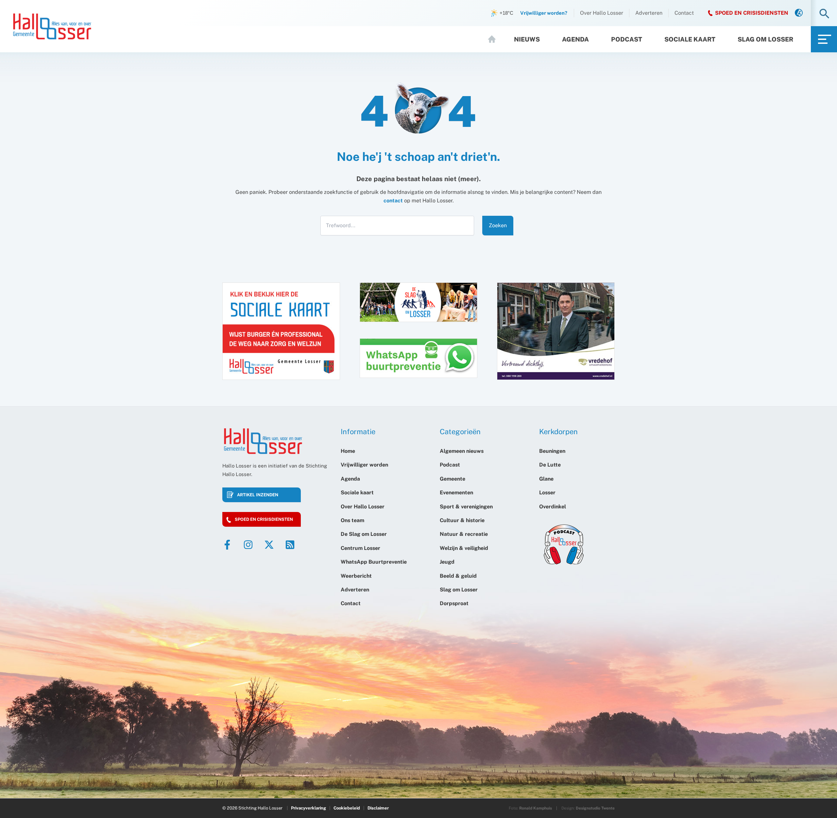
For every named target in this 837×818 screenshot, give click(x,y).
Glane (546, 479)
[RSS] (290, 545)
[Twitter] (269, 545)
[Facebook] (227, 545)
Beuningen (552, 451)
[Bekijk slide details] (556, 331)
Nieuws (527, 39)
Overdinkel (552, 506)
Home (495, 39)
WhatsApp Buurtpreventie (374, 562)
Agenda (575, 39)
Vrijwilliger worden (364, 465)
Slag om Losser (765, 39)
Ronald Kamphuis (535, 808)
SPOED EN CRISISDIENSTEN (751, 13)
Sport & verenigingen (466, 506)
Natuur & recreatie (464, 534)
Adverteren (648, 13)
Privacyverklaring (308, 808)
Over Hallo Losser (601, 13)
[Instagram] (248, 545)
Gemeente (452, 479)
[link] (799, 13)
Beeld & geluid (458, 576)
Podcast (626, 39)
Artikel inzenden (257, 494)
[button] (824, 14)
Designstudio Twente (595, 808)
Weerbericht (356, 576)
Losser (547, 492)
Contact (684, 13)
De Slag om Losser (364, 534)
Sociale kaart (689, 39)
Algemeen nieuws (462, 451)
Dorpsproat (454, 603)
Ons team (352, 520)
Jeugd (447, 562)
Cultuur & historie (462, 520)
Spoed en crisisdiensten (264, 519)
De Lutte (550, 465)
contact (393, 200)
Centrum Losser (360, 548)
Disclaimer (378, 808)
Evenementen (456, 492)
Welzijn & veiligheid (464, 548)
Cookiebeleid (346, 808)
